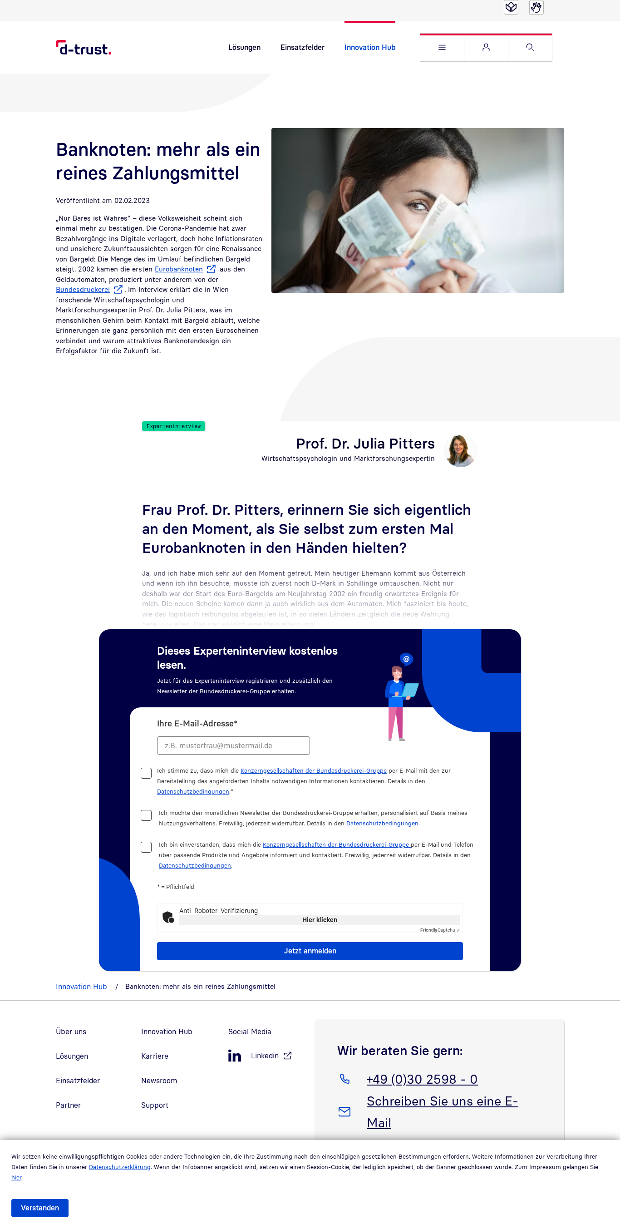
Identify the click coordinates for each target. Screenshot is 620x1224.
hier (16, 1177)
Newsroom (159, 1080)
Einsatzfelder (302, 47)
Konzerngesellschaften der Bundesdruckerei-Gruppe (314, 770)
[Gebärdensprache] (536, 7)
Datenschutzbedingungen (193, 791)
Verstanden (40, 1207)
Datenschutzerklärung (120, 1166)
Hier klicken (319, 919)
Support (154, 1105)
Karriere (154, 1056)
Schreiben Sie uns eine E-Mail (442, 1111)
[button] (442, 47)
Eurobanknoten (179, 269)
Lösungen (244, 47)
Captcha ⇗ (440, 930)
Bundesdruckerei (83, 289)
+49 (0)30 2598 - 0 (422, 1078)
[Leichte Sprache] (511, 7)
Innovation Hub (369, 47)
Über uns (71, 1031)
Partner (68, 1105)
